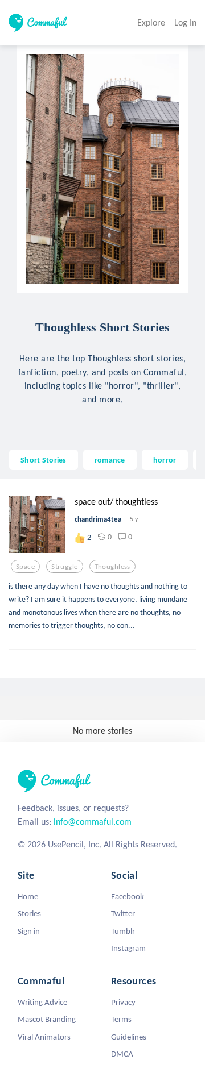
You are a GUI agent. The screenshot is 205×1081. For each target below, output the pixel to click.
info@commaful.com (93, 821)
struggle (64, 567)
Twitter (123, 913)
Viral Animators (44, 1037)
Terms (121, 1019)
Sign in (29, 931)
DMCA (122, 1054)
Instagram (128, 948)
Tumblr (123, 931)
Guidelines (128, 1037)
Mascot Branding (47, 1019)
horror (165, 460)
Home (28, 896)
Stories (29, 913)
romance (110, 460)
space (25, 567)
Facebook (127, 896)
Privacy (123, 1002)
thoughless (112, 567)
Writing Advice (42, 1002)
